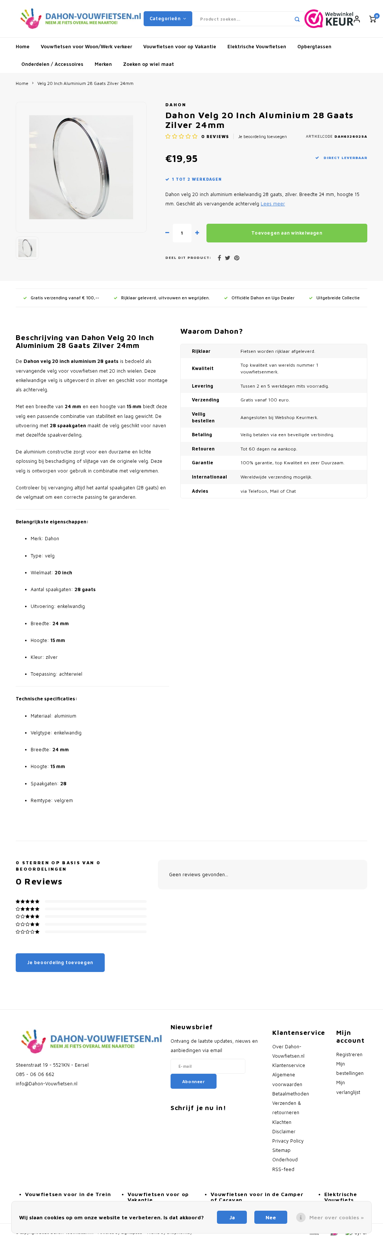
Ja (232, 1217)
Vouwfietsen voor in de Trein (68, 1194)
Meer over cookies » (336, 1217)
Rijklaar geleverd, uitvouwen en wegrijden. (165, 297)
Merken (103, 64)
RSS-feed (283, 1169)
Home (23, 46)
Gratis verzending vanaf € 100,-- (65, 297)
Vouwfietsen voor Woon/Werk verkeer (86, 46)
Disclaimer (283, 1131)
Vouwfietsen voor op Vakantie (179, 46)
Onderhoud (285, 1159)
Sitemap (281, 1150)
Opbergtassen (314, 46)
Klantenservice (288, 1065)
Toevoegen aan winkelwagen (286, 233)
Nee (271, 1217)
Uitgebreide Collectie (338, 297)
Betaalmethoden (290, 1094)
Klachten (281, 1122)
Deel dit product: (188, 258)
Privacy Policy (288, 1141)
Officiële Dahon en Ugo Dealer (263, 297)
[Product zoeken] (296, 18)
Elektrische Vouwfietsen (256, 46)
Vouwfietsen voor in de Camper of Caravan (257, 1197)
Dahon (176, 104)
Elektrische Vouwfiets (340, 1197)
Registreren (349, 1054)
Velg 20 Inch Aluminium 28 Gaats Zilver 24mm (85, 83)
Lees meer (273, 204)
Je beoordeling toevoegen (262, 136)
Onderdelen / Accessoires (52, 64)
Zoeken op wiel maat (148, 64)
